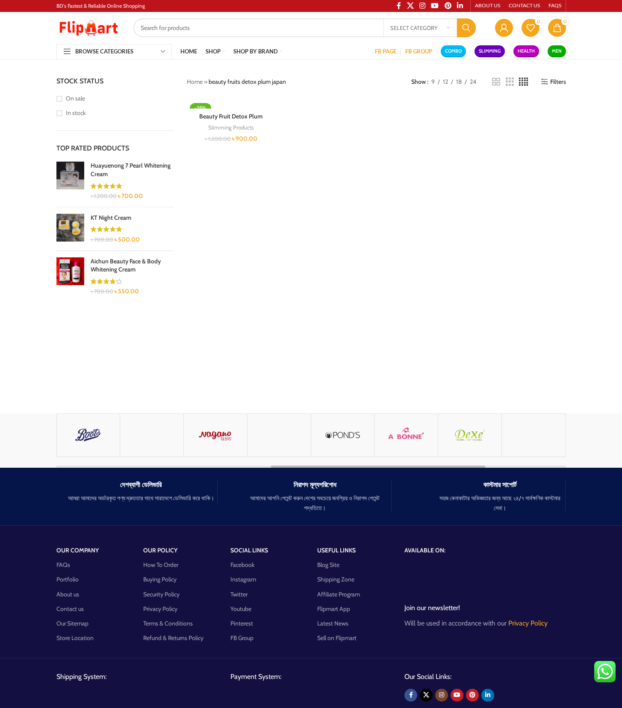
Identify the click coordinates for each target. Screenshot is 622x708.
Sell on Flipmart (337, 638)
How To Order (160, 565)
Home (195, 82)
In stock (75, 113)
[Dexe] (469, 435)
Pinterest (241, 623)
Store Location (75, 638)
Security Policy (161, 594)
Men (557, 51)
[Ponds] (342, 435)
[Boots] (88, 435)
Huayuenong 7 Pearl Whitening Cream (131, 170)
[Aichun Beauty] (151, 435)
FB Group (242, 638)
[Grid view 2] (496, 82)
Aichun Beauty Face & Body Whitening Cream (126, 265)
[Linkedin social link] (487, 695)
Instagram (243, 579)
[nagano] (215, 435)
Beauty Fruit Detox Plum (230, 116)
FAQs (63, 565)
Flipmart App (333, 609)
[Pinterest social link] (472, 695)
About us (67, 594)
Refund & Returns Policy (173, 638)
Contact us (70, 609)
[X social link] (426, 695)
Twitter (239, 594)
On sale (75, 98)
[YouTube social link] (457, 695)
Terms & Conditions (168, 623)
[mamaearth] (533, 435)
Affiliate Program (338, 594)
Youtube (240, 609)
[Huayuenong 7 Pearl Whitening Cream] (70, 181)
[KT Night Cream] (70, 229)
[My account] (504, 27)
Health (526, 51)
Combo (453, 51)
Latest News (332, 623)
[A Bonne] (406, 435)
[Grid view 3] (510, 82)
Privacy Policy (160, 609)
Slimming (490, 51)
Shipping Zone (335, 579)
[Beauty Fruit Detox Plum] (231, 104)
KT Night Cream (111, 217)
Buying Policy (160, 579)
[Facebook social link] (410, 695)
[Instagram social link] (441, 695)
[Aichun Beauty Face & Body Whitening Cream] (70, 276)
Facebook (242, 565)
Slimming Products (231, 127)
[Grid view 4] (523, 82)
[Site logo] (88, 27)
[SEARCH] (466, 27)
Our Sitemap (72, 623)
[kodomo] (279, 435)
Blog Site (328, 565)
